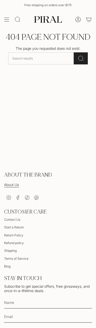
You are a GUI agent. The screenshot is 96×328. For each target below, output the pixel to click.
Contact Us (12, 219)
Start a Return (14, 227)
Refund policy (14, 243)
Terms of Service (16, 259)
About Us (11, 184)
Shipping (10, 251)
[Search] (81, 58)
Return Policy (13, 235)
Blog (7, 266)
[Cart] (88, 19)
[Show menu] (7, 19)
